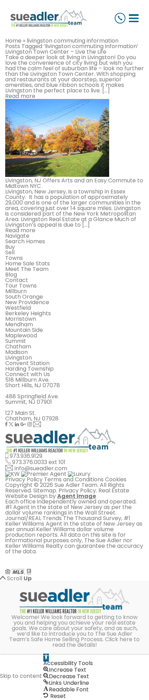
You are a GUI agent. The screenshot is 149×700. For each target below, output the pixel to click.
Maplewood (21, 335)
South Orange (24, 297)
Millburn (16, 291)
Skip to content (21, 676)
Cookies (115, 479)
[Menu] (134, 18)
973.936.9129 (26, 456)
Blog (11, 275)
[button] (46, 658)
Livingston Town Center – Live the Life (55, 52)
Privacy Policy (24, 479)
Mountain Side (24, 330)
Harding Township (29, 369)
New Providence (27, 302)
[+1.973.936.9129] (120, 18)
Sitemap (44, 490)
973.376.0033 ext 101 (38, 462)
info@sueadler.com (41, 468)
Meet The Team (27, 269)
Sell (10, 252)
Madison (16, 352)
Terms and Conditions (74, 479)
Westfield (18, 308)
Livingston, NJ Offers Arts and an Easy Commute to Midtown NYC (74, 183)
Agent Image (76, 496)
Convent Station (27, 363)
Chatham (18, 347)
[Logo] (48, 18)
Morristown (20, 319)
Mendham (19, 324)
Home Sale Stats (27, 263)
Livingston (18, 358)
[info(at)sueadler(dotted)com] (37, 425)
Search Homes (25, 241)
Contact (16, 280)
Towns (14, 258)
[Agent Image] (44, 566)
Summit (15, 341)
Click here (118, 639)
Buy (10, 247)
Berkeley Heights (28, 313)
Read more (20, 96)
